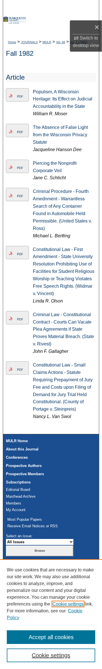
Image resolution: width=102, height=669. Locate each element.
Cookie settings (68, 604)
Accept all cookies (51, 637)
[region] (51, 614)
